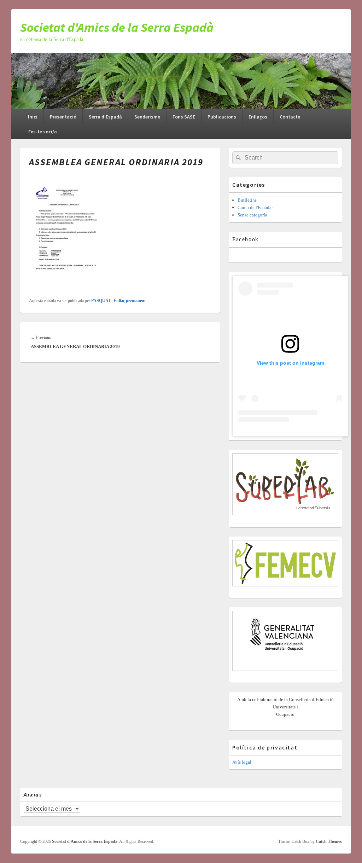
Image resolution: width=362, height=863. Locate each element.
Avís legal (241, 762)
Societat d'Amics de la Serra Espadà (117, 27)
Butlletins (247, 200)
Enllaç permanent (129, 300)
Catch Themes (329, 841)
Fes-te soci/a (42, 131)
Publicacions (222, 117)
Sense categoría (252, 215)
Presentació (63, 117)
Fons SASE (184, 117)
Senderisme (147, 117)
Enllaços (258, 117)
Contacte (290, 117)
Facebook (245, 239)
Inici (32, 117)
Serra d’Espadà (105, 117)
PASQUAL (101, 300)
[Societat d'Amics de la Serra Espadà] (181, 107)
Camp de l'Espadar (255, 207)
